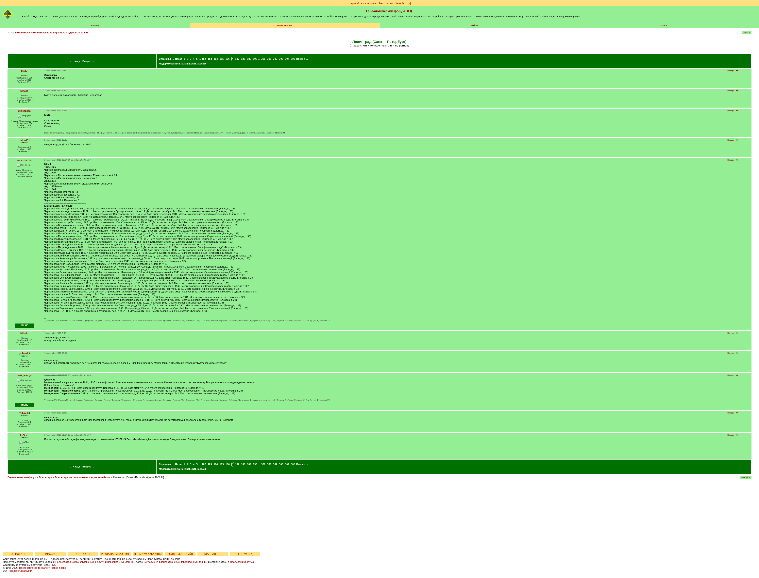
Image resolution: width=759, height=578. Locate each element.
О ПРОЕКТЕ (18, 553)
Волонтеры (23, 32)
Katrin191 (24, 140)
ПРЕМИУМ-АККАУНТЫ (148, 553)
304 (287, 59)
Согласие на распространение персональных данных (175, 561)
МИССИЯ (50, 553)
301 (269, 59)
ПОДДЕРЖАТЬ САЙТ (180, 553)
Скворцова (24, 111)
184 (216, 59)
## (737, 71)
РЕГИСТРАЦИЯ (284, 26)
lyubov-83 (24, 353)
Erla (177, 63)
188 (243, 59)
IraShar (24, 435)
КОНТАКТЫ (83, 553)
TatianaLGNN (188, 63)
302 (275, 59)
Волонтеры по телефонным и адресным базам (60, 32)
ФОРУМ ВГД (245, 553)
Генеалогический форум (22, 477)
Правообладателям (20, 570)
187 (237, 59)
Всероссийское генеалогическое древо (42, 567)
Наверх (730, 71)
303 (281, 59)
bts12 (24, 71)
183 (210, 59)
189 (249, 59)
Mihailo (24, 91)
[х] (409, 3)
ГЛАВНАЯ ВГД (212, 553)
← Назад (75, 61)
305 (293, 59)
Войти (474, 26)
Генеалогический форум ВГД (389, 11)
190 (255, 59)
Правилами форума (242, 561)
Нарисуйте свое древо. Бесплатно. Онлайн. (376, 3)
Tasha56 (202, 63)
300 (263, 59)
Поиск (664, 26)
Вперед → (88, 61)
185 (222, 59)
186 (228, 59)
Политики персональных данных (114, 561)
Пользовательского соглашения (74, 561)
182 (204, 59)
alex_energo (24, 160)
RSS (53, 564)
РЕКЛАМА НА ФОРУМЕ (115, 553)
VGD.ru (95, 26)
